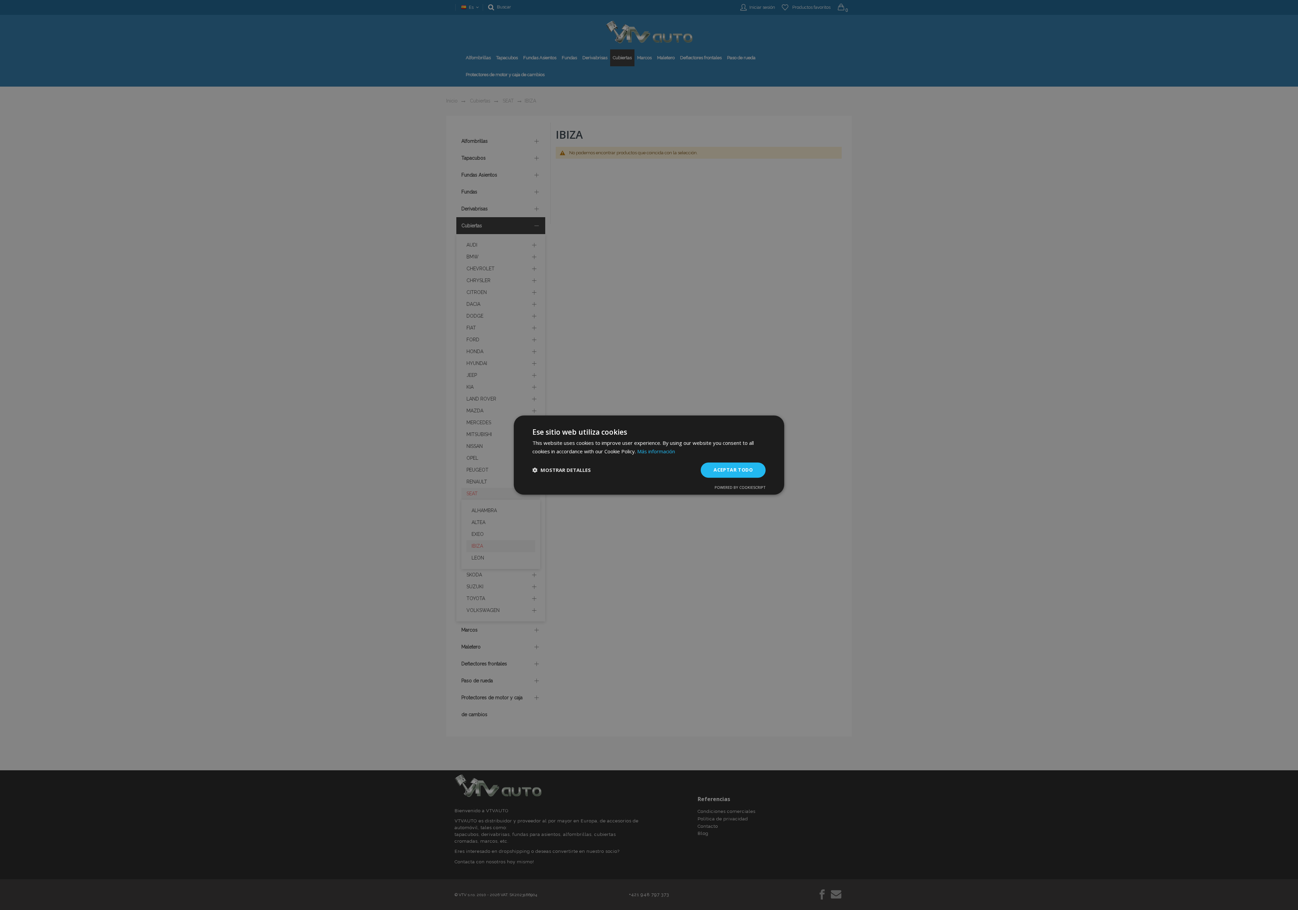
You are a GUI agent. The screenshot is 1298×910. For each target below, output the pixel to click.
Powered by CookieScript (740, 487)
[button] (561, 470)
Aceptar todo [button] (733, 470)
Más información (656, 451)
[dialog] (649, 455)
